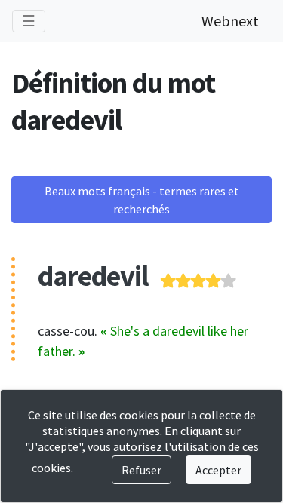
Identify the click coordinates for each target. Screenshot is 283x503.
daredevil (93, 275)
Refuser (141, 469)
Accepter (218, 469)
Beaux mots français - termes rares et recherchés (142, 199)
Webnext (230, 20)
